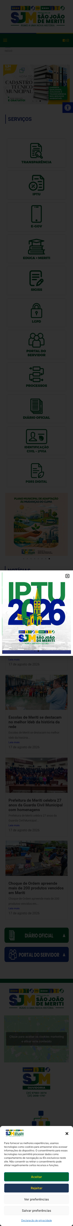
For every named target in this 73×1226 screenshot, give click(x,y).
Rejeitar (36, 1188)
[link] (14, 1133)
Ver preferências (36, 1199)
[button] (67, 1133)
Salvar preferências (36, 1211)
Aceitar (36, 1177)
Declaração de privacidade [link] (36, 1220)
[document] (36, 613)
